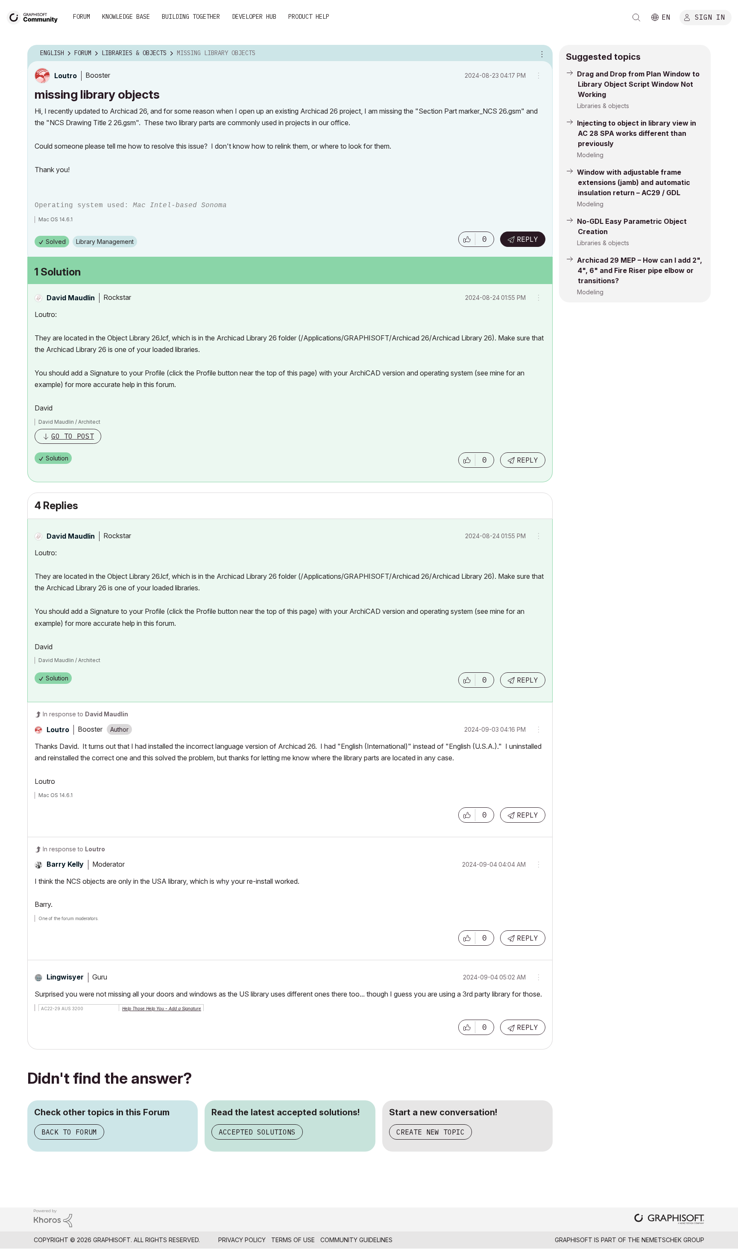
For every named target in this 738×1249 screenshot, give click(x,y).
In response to (85, 714)
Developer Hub (254, 17)
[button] (467, 239)
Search (636, 17)
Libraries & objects (603, 105)
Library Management (105, 241)
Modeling (590, 154)
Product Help (308, 17)
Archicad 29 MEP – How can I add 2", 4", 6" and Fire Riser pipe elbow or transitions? (639, 270)
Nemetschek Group (672, 1239)
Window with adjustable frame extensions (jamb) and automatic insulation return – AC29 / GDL (633, 182)
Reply (527, 239)
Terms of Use (293, 1239)
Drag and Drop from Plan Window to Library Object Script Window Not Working (638, 84)
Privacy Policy (242, 1239)
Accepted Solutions (257, 1132)
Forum (81, 17)
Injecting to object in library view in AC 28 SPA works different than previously (636, 133)
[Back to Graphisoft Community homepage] (35, 16)
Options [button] (540, 53)
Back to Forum (69, 1132)
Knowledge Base (126, 17)
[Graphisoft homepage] (669, 1219)
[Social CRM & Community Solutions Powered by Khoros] (53, 1217)
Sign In (710, 16)
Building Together (191, 17)
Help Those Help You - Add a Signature (161, 1008)
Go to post (72, 436)
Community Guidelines (356, 1239)
